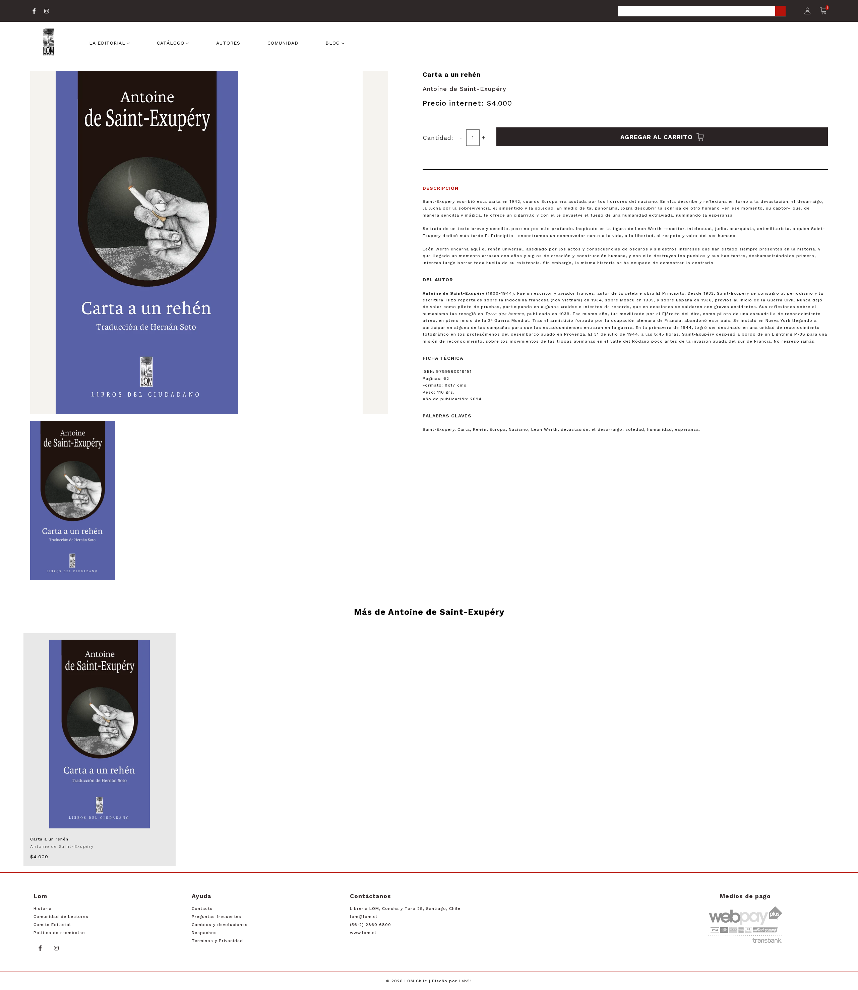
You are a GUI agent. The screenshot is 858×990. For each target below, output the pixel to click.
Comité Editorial (52, 924)
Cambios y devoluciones (220, 924)
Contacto (202, 908)
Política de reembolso (59, 932)
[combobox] (702, 11)
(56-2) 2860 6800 (370, 924)
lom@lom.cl (363, 916)
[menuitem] (109, 42)
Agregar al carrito (657, 136)
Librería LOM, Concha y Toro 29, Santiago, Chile (405, 908)
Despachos (204, 932)
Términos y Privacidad (217, 940)
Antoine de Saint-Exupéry (464, 88)
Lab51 (465, 981)
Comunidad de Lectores (61, 916)
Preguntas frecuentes (216, 916)
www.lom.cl (363, 932)
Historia (43, 908)
